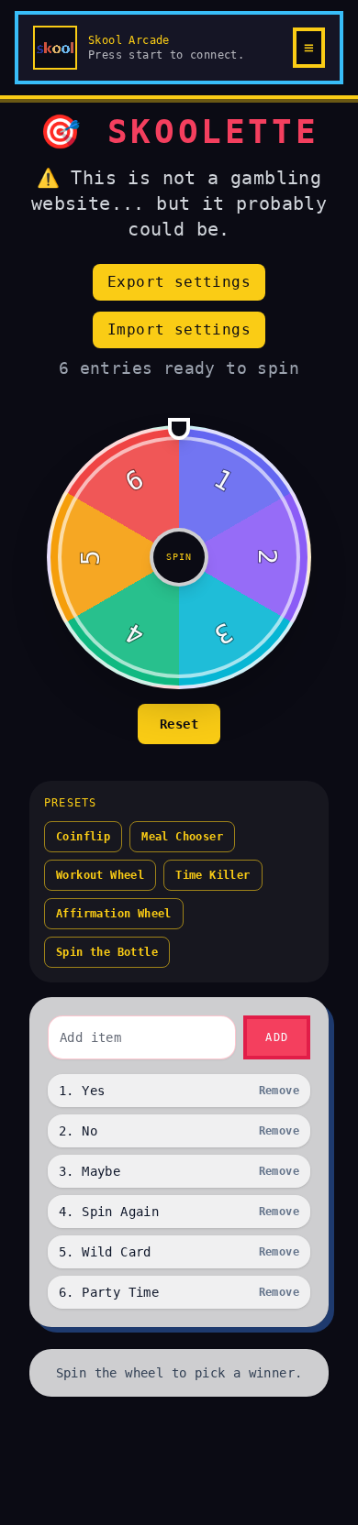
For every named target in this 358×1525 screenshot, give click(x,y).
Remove (279, 1090)
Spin (179, 557)
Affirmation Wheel (114, 913)
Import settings (179, 329)
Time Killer (212, 875)
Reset (179, 724)
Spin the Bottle (107, 952)
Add (276, 1037)
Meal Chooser (182, 836)
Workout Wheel (100, 875)
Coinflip (83, 836)
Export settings (179, 282)
